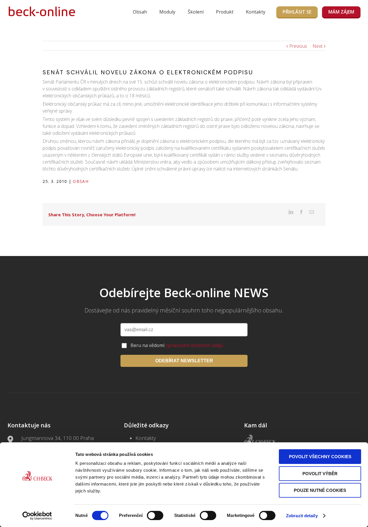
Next (318, 46)
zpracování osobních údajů (194, 345)
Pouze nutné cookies (320, 490)
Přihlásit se (297, 12)
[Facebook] (301, 212)
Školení (196, 12)
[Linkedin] (291, 212)
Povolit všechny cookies (320, 456)
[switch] (155, 515)
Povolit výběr (320, 473)
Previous (298, 46)
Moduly (167, 12)
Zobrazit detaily (302, 515)
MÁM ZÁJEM (341, 12)
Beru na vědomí (177, 345)
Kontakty (255, 12)
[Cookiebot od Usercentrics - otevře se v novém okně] (37, 515)
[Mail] (311, 212)
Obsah (140, 12)
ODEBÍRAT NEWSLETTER (184, 360)
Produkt (224, 12)
